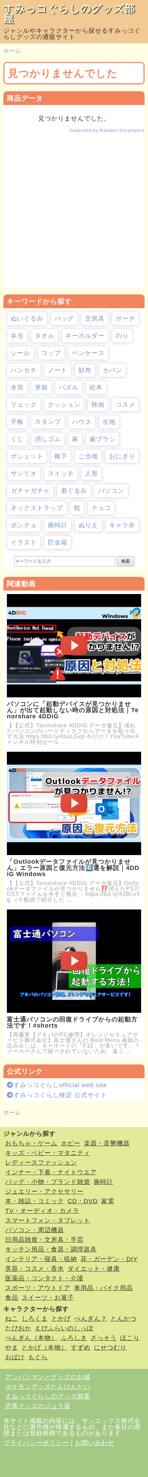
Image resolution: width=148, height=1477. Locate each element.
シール (20, 353)
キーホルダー (85, 335)
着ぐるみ (74, 490)
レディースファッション (41, 1162)
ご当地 (88, 456)
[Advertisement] (74, 213)
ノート (57, 370)
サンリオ (24, 473)
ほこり (130, 1337)
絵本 (96, 387)
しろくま (35, 1318)
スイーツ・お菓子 (48, 1297)
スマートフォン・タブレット (47, 1220)
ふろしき (74, 1337)
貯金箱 (57, 542)
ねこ (11, 1318)
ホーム (12, 51)
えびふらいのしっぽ (64, 1328)
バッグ (64, 318)
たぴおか (18, 1328)
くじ (17, 439)
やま (11, 1347)
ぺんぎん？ (90, 1318)
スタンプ (48, 421)
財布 (85, 370)
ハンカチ (24, 370)
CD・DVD (82, 1201)
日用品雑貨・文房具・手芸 (44, 1239)
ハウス (82, 421)
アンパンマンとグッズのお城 (47, 1377)
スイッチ (61, 473)
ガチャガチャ (30, 490)
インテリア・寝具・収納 (41, 1259)
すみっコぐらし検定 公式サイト (60, 1095)
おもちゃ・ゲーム (31, 1143)
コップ (51, 353)
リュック (24, 404)
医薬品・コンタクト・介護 (44, 1278)
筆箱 (41, 387)
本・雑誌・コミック (34, 1201)
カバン (112, 370)
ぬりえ (88, 525)
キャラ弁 (122, 525)
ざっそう (104, 1337)
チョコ (101, 508)
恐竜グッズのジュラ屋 (38, 1406)
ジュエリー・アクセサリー (44, 1191)
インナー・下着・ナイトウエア (51, 1172)
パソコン (111, 490)
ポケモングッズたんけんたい (47, 1386)
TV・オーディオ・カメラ (42, 1210)
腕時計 (57, 525)
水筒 (17, 387)
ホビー (71, 1143)
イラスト (24, 542)
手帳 (17, 421)
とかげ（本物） (44, 1347)
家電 (107, 1201)
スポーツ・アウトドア (38, 1287)
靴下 (60, 456)
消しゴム (48, 439)
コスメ (125, 404)
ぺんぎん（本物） (31, 1337)
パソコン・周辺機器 (34, 1230)
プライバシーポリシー (36, 1442)
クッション (64, 404)
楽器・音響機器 (107, 1143)
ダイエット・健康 (93, 1268)
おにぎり (122, 456)
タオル (44, 335)
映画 (98, 404)
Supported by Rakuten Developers (107, 130)
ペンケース (88, 353)
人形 (91, 473)
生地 (109, 421)
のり (122, 335)
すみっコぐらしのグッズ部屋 (69, 13)
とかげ (61, 1318)
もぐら (38, 1357)
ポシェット (27, 456)
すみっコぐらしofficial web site (60, 1085)
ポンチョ (24, 525)
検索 (125, 561)
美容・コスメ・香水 (34, 1268)
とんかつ (123, 1318)
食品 (11, 1297)
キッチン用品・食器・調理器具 (51, 1249)
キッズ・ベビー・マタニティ (47, 1153)
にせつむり (110, 1347)
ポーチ (125, 318)
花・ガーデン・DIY (109, 1259)
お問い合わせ (94, 1442)
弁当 (17, 335)
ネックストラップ (37, 508)
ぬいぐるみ (27, 318)
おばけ (15, 1357)
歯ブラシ (102, 439)
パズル (68, 387)
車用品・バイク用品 (103, 1287)
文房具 (95, 318)
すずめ (81, 1347)
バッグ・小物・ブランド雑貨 (47, 1181)
